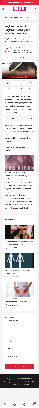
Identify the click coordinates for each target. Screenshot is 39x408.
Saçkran (12, 208)
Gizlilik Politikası (31, 382)
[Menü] (3, 9)
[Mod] (24, 404)
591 (31, 88)
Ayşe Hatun (14, 48)
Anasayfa (8, 382)
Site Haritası (24, 384)
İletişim (15, 384)
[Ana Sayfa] (15, 404)
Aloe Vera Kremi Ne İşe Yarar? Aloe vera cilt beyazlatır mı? (22, 3)
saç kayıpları (14, 125)
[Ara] (5, 404)
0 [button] (7, 88)
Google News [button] (12, 82)
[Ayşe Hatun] (19, 9)
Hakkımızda (18, 382)
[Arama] (36, 9)
